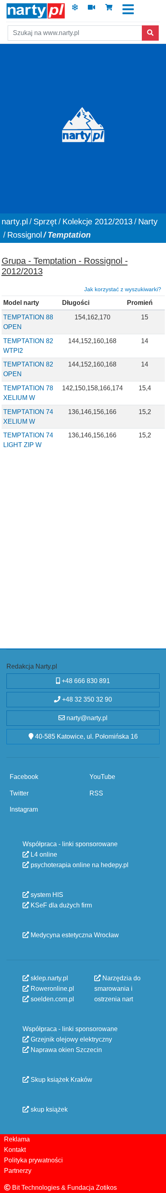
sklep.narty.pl (48, 978)
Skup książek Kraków (60, 1079)
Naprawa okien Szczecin (65, 1049)
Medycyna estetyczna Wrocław (74, 935)
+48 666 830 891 (85, 680)
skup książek (48, 1109)
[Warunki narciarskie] (75, 10)
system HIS (46, 894)
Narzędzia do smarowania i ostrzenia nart (117, 988)
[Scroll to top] (155, 1182)
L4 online (43, 854)
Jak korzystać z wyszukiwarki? (122, 289)
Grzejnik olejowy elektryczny (70, 1039)
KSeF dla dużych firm (60, 905)
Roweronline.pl (51, 988)
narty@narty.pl (86, 718)
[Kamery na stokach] (91, 10)
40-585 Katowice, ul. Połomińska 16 (85, 736)
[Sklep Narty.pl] (109, 10)
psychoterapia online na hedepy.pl (79, 865)
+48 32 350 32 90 (86, 699)
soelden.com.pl (51, 999)
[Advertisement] (83, 560)
